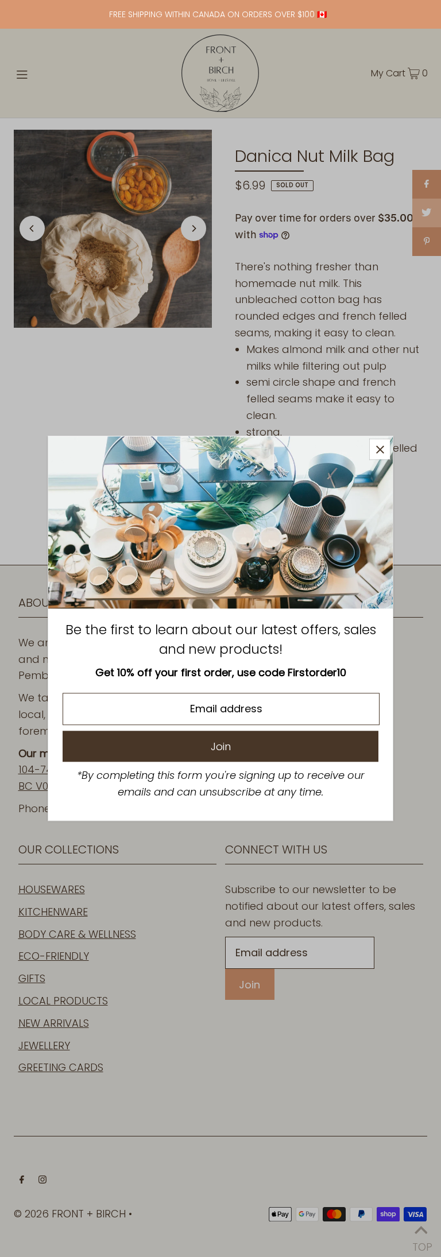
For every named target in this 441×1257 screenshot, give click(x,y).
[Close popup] (380, 449)
